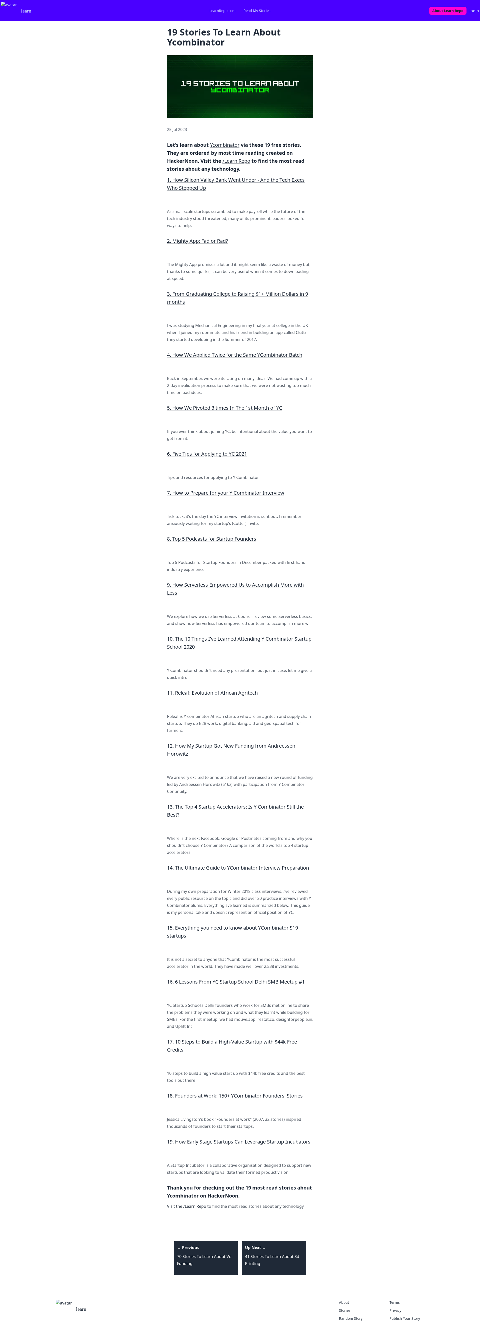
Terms (395, 1302)
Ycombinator (225, 144)
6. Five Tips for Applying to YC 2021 (207, 453)
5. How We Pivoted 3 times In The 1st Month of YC (224, 407)
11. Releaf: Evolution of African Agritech (212, 692)
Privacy (395, 1310)
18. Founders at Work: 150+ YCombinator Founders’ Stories (235, 1095)
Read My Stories (257, 10)
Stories (344, 1310)
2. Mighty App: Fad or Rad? (197, 240)
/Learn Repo (236, 160)
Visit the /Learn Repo (186, 1206)
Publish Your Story (405, 1318)
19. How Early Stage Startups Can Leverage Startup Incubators (238, 1141)
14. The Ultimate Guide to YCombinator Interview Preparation (238, 867)
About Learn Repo (448, 10)
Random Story (350, 1318)
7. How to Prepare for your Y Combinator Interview (225, 492)
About (344, 1302)
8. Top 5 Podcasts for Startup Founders (211, 538)
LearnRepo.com (223, 10)
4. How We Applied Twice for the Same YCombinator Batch (234, 354)
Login (473, 10)
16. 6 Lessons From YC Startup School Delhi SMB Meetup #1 (236, 981)
